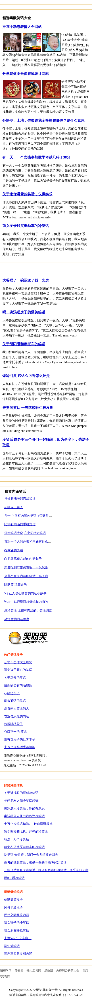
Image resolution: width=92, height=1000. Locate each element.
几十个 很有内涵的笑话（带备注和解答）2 (33, 515)
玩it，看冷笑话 (14, 878)
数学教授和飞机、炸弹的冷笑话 (26, 831)
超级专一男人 (13, 507)
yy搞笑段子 (12, 693)
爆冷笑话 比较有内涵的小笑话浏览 (28, 610)
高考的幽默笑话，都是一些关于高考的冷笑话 (35, 862)
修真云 (19, 970)
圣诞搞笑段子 (13, 899)
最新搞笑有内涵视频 (18, 685)
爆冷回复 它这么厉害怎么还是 (26, 376)
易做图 (48, 970)
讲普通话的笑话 (15, 701)
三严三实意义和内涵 (18, 953)
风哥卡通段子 (13, 907)
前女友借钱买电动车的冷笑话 (25, 226)
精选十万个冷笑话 (16, 839)
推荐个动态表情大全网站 (22, 27)
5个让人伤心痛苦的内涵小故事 (25, 593)
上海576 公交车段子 (17, 938)
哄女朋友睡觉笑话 (16, 930)
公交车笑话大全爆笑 (18, 662)
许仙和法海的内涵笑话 (20, 498)
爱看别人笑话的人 (16, 708)
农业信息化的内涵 (16, 716)
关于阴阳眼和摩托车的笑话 (23, 344)
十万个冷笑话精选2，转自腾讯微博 (28, 824)
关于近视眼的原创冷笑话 (21, 793)
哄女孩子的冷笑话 (16, 922)
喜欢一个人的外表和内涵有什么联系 (29, 541)
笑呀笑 (28, 637)
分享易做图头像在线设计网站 (25, 73)
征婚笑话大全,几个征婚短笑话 (25, 533)
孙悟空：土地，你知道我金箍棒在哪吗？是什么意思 (43, 120)
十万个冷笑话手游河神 (19, 747)
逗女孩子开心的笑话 (18, 670)
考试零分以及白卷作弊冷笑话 (24, 816)
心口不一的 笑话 (15, 731)
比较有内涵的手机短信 (20, 524)
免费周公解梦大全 (67, 970)
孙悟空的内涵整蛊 (16, 619)
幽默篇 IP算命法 (15, 584)
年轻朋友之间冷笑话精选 (21, 800)
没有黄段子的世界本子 (19, 739)
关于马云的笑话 (15, 677)
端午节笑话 (12, 946)
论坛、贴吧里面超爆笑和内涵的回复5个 (31, 602)
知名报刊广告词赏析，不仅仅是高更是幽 (32, 567)
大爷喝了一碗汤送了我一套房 (25, 280)
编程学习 (6, 970)
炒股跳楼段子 (13, 724)
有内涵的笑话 (13, 550)
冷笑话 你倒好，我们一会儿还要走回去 (31, 854)
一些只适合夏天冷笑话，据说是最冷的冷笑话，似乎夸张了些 (46, 870)
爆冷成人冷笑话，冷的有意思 (24, 808)
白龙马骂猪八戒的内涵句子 (23, 558)
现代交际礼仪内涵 (16, 915)
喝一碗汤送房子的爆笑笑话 (23, 312)
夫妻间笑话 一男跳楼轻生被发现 (27, 407)
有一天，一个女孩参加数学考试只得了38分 (36, 157)
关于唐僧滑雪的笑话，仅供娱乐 (27, 194)
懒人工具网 (34, 970)
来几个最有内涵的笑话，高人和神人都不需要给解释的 (41, 576)
